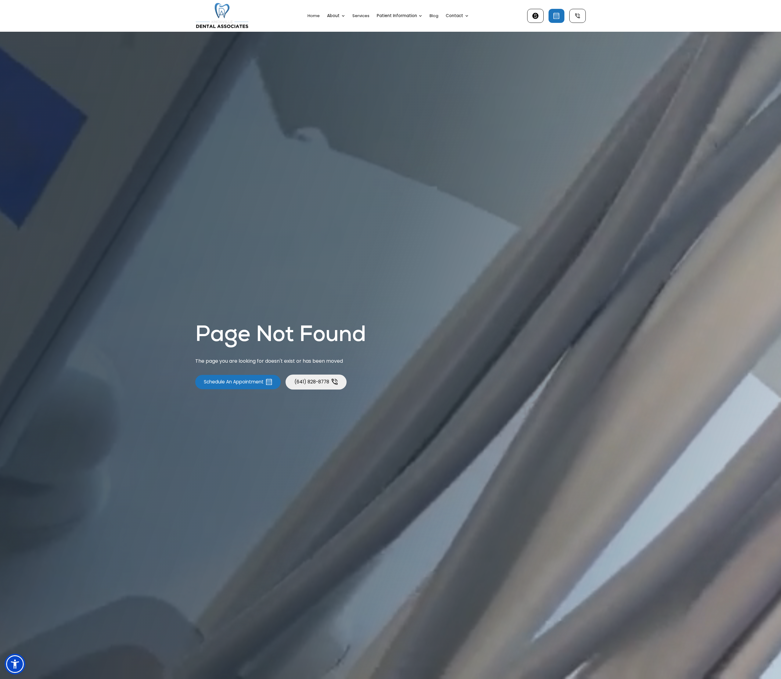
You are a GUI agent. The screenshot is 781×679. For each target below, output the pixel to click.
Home (314, 16)
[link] (222, 15)
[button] (336, 16)
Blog (434, 16)
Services (360, 16)
